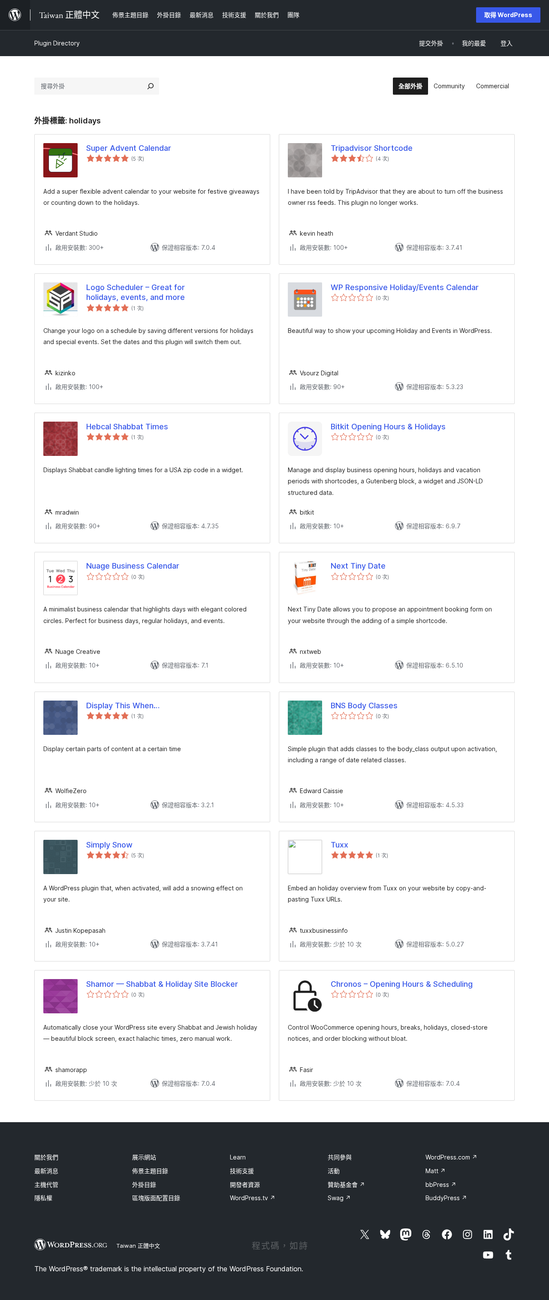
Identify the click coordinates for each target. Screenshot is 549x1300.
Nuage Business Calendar (132, 565)
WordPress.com (451, 1157)
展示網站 (144, 1157)
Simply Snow (109, 844)
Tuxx (339, 844)
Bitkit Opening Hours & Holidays (388, 426)
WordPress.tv (252, 1197)
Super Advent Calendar (128, 148)
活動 (334, 1170)
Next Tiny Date (358, 565)
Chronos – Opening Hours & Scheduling (402, 983)
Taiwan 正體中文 (138, 1245)
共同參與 (340, 1157)
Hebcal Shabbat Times (127, 426)
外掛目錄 (144, 1184)
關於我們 (46, 1157)
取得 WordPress (508, 14)
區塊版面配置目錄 (156, 1197)
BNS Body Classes (364, 705)
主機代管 (46, 1184)
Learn (238, 1157)
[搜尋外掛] (150, 86)
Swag (339, 1197)
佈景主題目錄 (150, 1170)
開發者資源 (245, 1184)
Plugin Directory (57, 43)
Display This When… (123, 705)
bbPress (440, 1184)
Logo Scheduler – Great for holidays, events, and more (135, 292)
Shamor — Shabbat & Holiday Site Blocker (162, 983)
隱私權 (43, 1197)
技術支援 (242, 1170)
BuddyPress (446, 1197)
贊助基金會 (346, 1184)
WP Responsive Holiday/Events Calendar (405, 287)
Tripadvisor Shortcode (372, 148)
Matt (435, 1170)
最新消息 (46, 1170)
